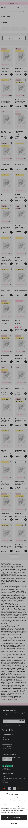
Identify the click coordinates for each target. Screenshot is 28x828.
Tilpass (14, 823)
